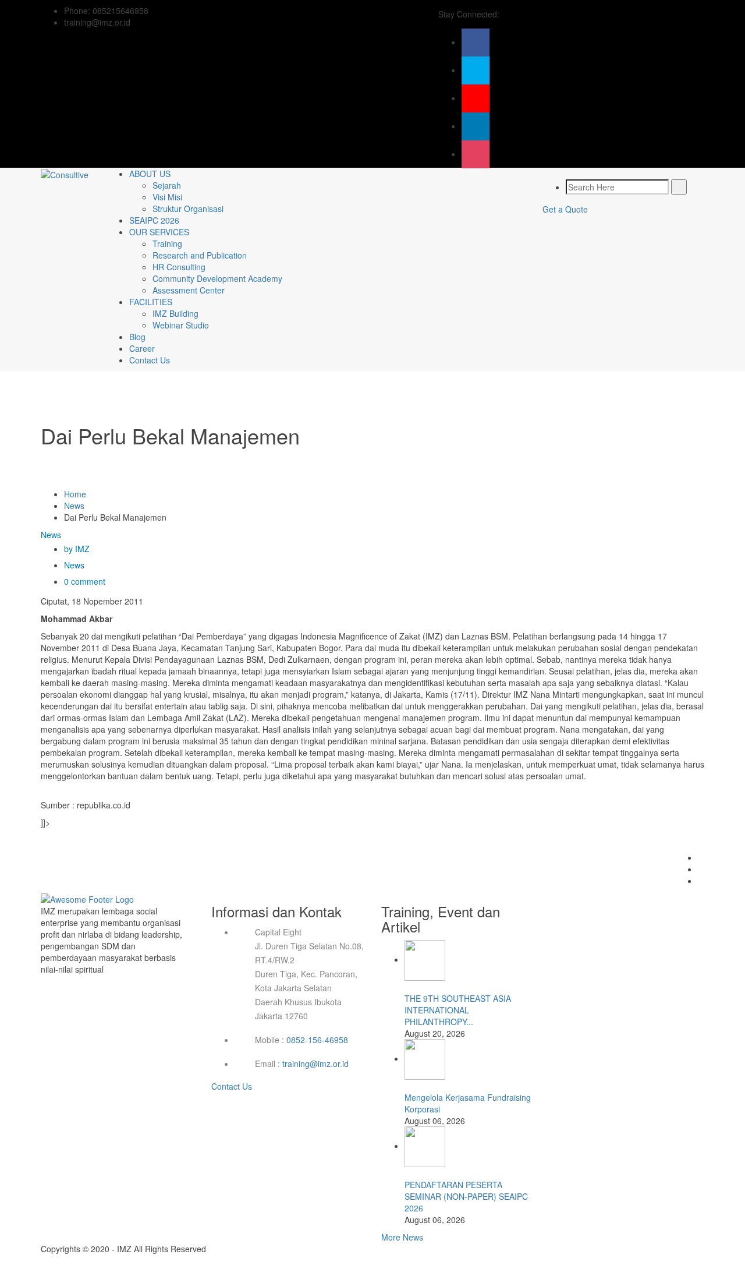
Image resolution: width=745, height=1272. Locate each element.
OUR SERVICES (159, 232)
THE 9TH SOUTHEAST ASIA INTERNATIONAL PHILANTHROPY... (458, 1009)
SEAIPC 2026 (154, 220)
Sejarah (166, 185)
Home (75, 494)
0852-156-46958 (317, 1039)
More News (402, 1237)
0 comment (84, 581)
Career (142, 348)
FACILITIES (150, 302)
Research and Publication (199, 255)
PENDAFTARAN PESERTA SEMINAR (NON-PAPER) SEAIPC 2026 (466, 1196)
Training (167, 243)
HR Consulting (178, 267)
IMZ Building (175, 313)
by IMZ (77, 548)
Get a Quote (565, 209)
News (74, 505)
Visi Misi (167, 197)
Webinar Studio (180, 325)
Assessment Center (188, 290)
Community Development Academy (217, 278)
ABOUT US (150, 173)
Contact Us (149, 360)
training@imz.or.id (315, 1063)
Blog (137, 336)
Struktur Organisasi (188, 208)
